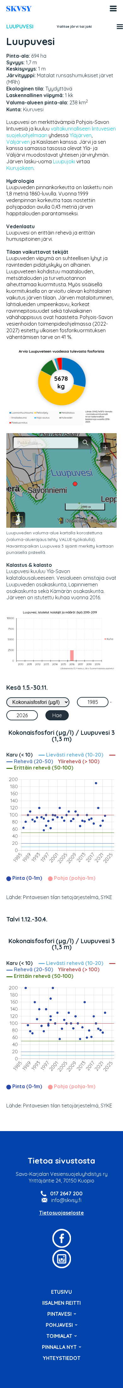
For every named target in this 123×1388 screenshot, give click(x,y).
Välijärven (18, 142)
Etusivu (61, 1292)
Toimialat (59, 1336)
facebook (61, 1238)
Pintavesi (59, 1314)
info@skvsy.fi (66, 1200)
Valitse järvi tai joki (74, 26)
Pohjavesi (59, 1325)
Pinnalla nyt (59, 1347)
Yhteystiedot (61, 1358)
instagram (61, 1258)
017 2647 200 (66, 1193)
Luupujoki (64, 161)
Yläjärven (80, 135)
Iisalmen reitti (19, 8)
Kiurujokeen (19, 168)
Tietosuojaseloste (61, 1213)
